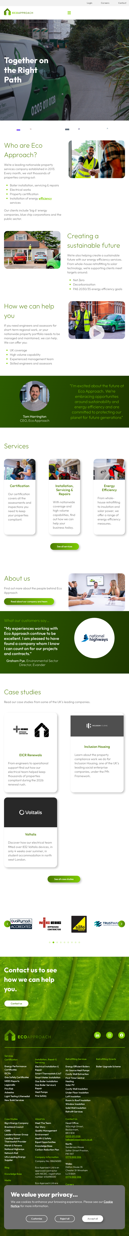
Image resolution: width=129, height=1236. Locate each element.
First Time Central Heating (75, 1079)
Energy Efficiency (109, 488)
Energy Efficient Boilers (78, 1066)
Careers (70, 1184)
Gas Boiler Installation (46, 1081)
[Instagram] (109, 1035)
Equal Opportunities (45, 1142)
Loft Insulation (73, 1096)
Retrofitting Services (76, 1059)
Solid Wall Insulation (76, 1107)
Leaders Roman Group (16, 1134)
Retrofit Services (74, 1111)
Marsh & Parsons (13, 1145)
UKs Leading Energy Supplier (15, 1158)
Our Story (40, 1126)
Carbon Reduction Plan (47, 1149)
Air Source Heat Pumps (77, 1070)
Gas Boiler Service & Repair (45, 1086)
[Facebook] (121, 1035)
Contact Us (71, 1119)
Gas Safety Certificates (17, 1077)
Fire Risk (9, 1088)
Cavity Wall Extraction (77, 1074)
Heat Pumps (41, 1092)
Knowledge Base (13, 1173)
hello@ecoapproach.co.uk (79, 1139)
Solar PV (70, 1085)
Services (9, 1055)
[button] (69, 12)
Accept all (93, 1218)
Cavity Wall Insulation (77, 1088)
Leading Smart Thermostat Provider (15, 1140)
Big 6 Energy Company (16, 1123)
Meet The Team (43, 1123)
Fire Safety (41, 1095)
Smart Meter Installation (47, 1077)
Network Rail (11, 1153)
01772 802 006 (73, 1157)
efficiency (45, 198)
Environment (42, 1134)
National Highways (14, 1149)
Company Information (47, 1157)
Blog (7, 1167)
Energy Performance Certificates (15, 1068)
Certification (19, 486)
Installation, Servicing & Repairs (64, 490)
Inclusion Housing (97, 746)
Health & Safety (43, 1138)
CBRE (8, 1130)
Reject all (64, 1218)
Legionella (10, 1084)
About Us (40, 1119)
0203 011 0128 (73, 1136)
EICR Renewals (30, 755)
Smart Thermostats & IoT (48, 1073)
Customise (36, 1218)
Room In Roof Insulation (78, 1100)
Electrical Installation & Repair (47, 1068)
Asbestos (9, 1092)
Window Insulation (75, 1104)
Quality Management (46, 1130)
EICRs (8, 1073)
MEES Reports (12, 1081)
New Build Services (14, 1100)
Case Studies (11, 1119)
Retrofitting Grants (106, 1059)
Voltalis (30, 834)
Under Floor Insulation (77, 1092)
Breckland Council (14, 1126)
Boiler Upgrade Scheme (108, 1066)
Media (8, 1180)
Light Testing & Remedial (17, 1096)
